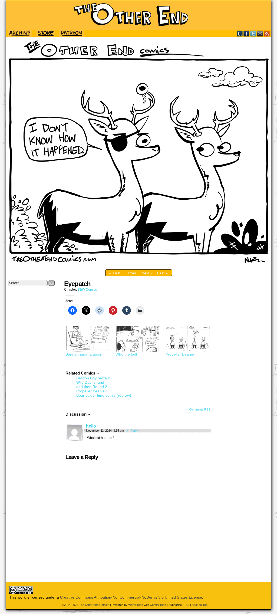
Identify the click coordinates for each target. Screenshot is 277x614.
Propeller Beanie (180, 354)
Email (260, 33)
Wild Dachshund (90, 382)
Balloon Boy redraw (93, 378)
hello (91, 426)
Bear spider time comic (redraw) (103, 395)
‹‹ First (114, 273)
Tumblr (239, 33)
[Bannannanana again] (87, 339)
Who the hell (126, 354)
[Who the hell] (138, 339)
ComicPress (158, 604)
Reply (134, 430)
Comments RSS (199, 409)
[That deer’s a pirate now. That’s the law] (138, 265)
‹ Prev (131, 273)
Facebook (246, 33)
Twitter (253, 33)
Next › (146, 273)
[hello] (74, 440)
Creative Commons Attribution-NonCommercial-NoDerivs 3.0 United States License (131, 597)
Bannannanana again (83, 354)
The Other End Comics (138, 15)
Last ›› (162, 273)
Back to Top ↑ (201, 604)
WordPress (135, 604)
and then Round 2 (91, 387)
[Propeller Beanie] (188, 339)
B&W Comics (87, 289)
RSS (266, 33)
